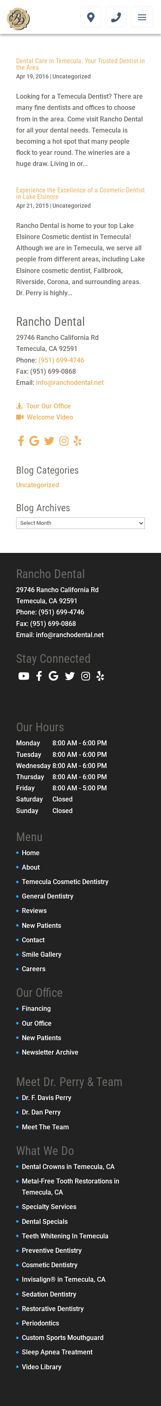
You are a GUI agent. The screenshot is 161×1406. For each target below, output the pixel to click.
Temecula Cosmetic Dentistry (65, 882)
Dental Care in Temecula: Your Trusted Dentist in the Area (80, 64)
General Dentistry (47, 896)
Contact (33, 940)
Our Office (37, 1023)
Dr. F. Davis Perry (46, 1098)
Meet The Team (45, 1127)
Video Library (42, 1367)
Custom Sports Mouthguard (63, 1338)
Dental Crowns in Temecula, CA (68, 1167)
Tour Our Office (47, 406)
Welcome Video (49, 417)
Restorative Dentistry (53, 1309)
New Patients (41, 925)
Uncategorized (71, 76)
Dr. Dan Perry (41, 1112)
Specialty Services (49, 1207)
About (31, 867)
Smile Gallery (42, 954)
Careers (33, 969)
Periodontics (40, 1323)
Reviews (34, 911)
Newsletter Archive (50, 1052)
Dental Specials (45, 1222)
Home (31, 853)
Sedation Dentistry (49, 1294)
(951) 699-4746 (61, 360)
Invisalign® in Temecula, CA (64, 1279)
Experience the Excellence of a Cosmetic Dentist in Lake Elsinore (80, 193)
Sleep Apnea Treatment (57, 1352)
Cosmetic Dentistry (50, 1265)
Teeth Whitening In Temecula (65, 1236)
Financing (36, 1008)
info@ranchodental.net (70, 382)
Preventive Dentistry (52, 1250)
